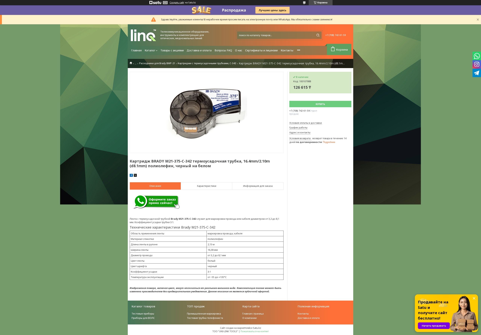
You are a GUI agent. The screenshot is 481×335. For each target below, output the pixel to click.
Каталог (150, 50)
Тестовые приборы (143, 313)
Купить (320, 104)
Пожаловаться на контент (254, 331)
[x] (135, 176)
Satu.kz (257, 328)
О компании (249, 318)
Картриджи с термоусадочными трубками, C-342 (207, 63)
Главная (136, 50)
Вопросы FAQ (223, 50)
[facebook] (131, 176)
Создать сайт (177, 2)
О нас (238, 50)
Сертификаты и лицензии (261, 50)
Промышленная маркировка (204, 313)
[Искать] (318, 35)
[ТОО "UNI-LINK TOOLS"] (144, 35)
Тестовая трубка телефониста (205, 318)
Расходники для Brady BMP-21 (157, 63)
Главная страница (253, 313)
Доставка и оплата (199, 50)
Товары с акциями (172, 50)
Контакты (287, 50)
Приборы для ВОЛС (143, 318)
